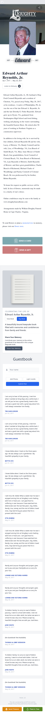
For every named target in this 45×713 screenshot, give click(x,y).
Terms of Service (28, 704)
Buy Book (22, 319)
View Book (10, 319)
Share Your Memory (14, 348)
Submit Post (22, 384)
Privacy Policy (17, 704)
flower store (19, 226)
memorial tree (27, 223)
